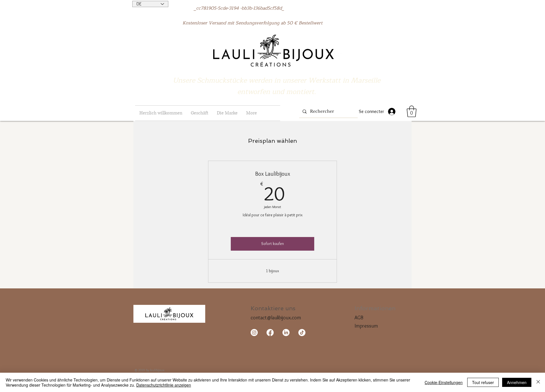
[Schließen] (538, 382)
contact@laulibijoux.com (276, 318)
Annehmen (517, 382)
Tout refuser (483, 382)
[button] (199, 113)
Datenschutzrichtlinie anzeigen (163, 385)
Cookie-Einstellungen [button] (444, 382)
